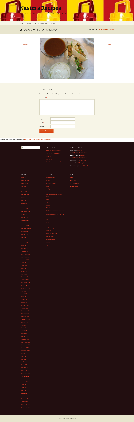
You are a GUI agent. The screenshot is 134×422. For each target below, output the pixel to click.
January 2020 (25, 220)
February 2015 (25, 305)
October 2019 (25, 226)
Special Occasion (50, 239)
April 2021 (24, 203)
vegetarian (49, 245)
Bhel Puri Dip (49, 159)
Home (21, 23)
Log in (71, 177)
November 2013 (25, 345)
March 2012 (24, 396)
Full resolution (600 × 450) (107, 29)
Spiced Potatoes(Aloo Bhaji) (53, 150)
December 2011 (25, 404)
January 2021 (25, 209)
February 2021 (25, 206)
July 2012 (23, 384)
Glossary (48, 205)
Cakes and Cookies (51, 183)
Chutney (48, 186)
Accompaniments (50, 177)
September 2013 (26, 350)
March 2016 (24, 274)
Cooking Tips (49, 189)
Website (42, 127)
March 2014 (24, 333)
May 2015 (23, 297)
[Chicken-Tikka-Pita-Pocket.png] (67, 58)
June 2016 (24, 265)
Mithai (47, 222)
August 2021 (24, 197)
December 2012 (25, 370)
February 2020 (25, 217)
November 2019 (25, 223)
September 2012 (26, 379)
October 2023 (25, 183)
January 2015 (25, 308)
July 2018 (23, 237)
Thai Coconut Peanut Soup (53, 153)
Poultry (47, 225)
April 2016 (24, 271)
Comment (43, 98)
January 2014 (25, 339)
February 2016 (25, 277)
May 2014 (23, 328)
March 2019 (24, 231)
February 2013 (25, 367)
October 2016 (25, 260)
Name (41, 119)
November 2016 (25, 257)
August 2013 (24, 353)
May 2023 (23, 189)
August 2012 (24, 382)
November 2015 (25, 285)
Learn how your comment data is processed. (37, 139)
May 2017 (23, 245)
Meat (47, 219)
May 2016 (23, 268)
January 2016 (25, 280)
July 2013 (23, 356)
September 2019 (26, 228)
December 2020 (25, 211)
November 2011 (25, 407)
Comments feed (74, 183)
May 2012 (23, 390)
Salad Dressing (50, 228)
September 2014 (26, 319)
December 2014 (25, 311)
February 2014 (25, 336)
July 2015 (23, 291)
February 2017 (25, 248)
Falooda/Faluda (82, 160)
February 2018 (25, 240)
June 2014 (24, 325)
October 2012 (25, 376)
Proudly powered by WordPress (67, 418)
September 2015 (26, 288)
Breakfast (48, 180)
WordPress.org (74, 186)
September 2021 (26, 194)
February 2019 (25, 234)
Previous (24, 45)
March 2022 (24, 192)
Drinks (47, 199)
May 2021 (23, 200)
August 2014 (24, 322)
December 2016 (25, 254)
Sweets (53, 23)
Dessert (48, 192)
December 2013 (25, 342)
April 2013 (24, 362)
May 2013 (23, 359)
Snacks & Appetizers (41, 23)
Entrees (29, 23)
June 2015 (24, 294)
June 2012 (24, 387)
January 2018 (25, 243)
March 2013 (24, 365)
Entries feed (73, 180)
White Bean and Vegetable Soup (54, 162)
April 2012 (24, 393)
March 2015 (24, 302)
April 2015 (24, 299)
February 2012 (25, 399)
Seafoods (48, 230)
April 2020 (24, 214)
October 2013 (25, 348)
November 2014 (25, 314)
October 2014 (25, 316)
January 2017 (25, 251)
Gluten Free (49, 208)
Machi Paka (49, 156)
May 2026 (23, 177)
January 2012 (25, 401)
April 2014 (24, 331)
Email (41, 123)
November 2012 (25, 373)
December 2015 (25, 282)
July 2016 (23, 262)
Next (111, 45)
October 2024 (25, 180)
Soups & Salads (50, 236)
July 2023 (23, 186)
